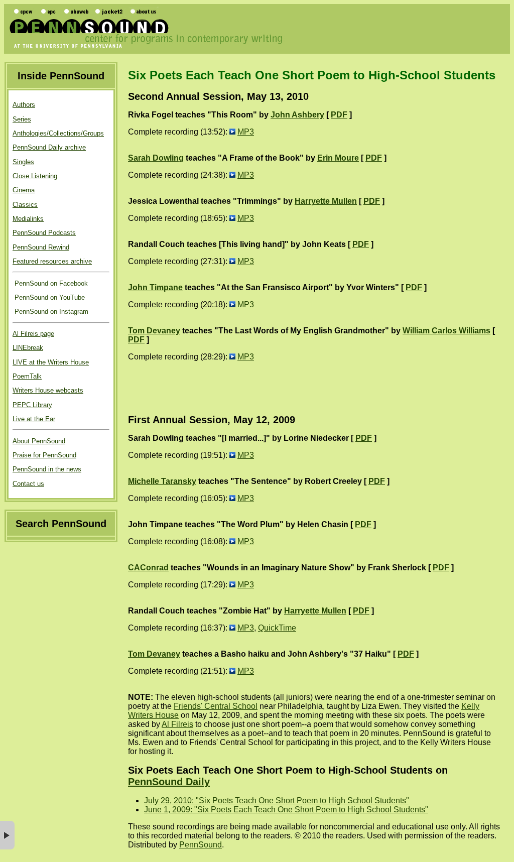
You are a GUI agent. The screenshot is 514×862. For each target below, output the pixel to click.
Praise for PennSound (44, 455)
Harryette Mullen (326, 201)
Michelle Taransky (162, 481)
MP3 (245, 132)
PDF (339, 114)
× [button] (7, 835)
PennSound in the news (47, 469)
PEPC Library (32, 405)
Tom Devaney (154, 330)
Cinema (24, 190)
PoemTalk (27, 376)
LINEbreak (28, 347)
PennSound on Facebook (50, 283)
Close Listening (35, 176)
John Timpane (155, 287)
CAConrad (148, 567)
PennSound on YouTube (49, 297)
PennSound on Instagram (50, 311)
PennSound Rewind (41, 247)
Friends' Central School (216, 706)
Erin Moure (338, 158)
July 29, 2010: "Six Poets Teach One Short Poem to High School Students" (276, 800)
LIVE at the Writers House (51, 362)
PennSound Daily (169, 781)
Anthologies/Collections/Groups (58, 133)
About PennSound (39, 441)
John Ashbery (297, 114)
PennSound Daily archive (49, 147)
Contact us (28, 483)
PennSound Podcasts (44, 232)
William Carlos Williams (446, 330)
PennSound (200, 844)
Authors (24, 104)
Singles (23, 162)
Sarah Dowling (156, 158)
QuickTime (277, 628)
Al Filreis (177, 724)
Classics (25, 204)
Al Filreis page (33, 333)
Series (22, 119)
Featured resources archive (52, 261)
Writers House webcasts (48, 390)
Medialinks (28, 218)
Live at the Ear (34, 419)
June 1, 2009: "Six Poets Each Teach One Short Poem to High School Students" (286, 809)
